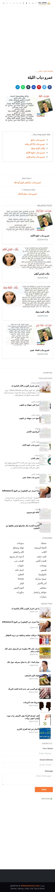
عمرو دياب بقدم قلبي (35, 156)
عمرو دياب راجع (38, 139)
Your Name (48, 748)
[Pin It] (39, 87)
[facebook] (35, 3)
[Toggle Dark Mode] (10, 3)
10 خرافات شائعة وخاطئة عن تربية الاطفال (22, 635)
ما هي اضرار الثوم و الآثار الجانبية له (25, 386)
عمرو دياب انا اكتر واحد (35, 144)
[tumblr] (26, 3)
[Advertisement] (27, 37)
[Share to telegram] (17, 87)
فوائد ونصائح (35, 383)
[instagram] (20, 3)
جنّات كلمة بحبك (38, 148)
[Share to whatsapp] (23, 87)
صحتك (37, 488)
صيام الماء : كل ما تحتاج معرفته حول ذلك (23, 662)
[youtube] (13, 3)
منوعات (36, 455)
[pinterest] (23, 3)
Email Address (46, 759)
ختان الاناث (35, 458)
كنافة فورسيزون (33, 512)
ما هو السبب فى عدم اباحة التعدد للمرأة (23, 689)
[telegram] (29, 3)
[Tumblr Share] (28, 87)
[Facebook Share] (50, 87)
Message (49, 771)
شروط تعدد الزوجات (31, 702)
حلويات (37, 428)
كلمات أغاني (35, 402)
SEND (43, 789)
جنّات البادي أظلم (42, 273)
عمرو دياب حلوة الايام (35, 152)
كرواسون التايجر (33, 431)
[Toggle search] (7, 3)
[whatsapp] (17, 3)
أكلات (37, 522)
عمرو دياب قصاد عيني (40, 350)
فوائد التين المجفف (32, 675)
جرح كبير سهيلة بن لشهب (29, 404)
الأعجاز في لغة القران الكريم (28, 729)
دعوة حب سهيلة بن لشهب (29, 418)
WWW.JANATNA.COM (30, 885)
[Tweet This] (44, 87)
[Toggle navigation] (3, 3)
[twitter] (32, 3)
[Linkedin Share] (34, 87)
